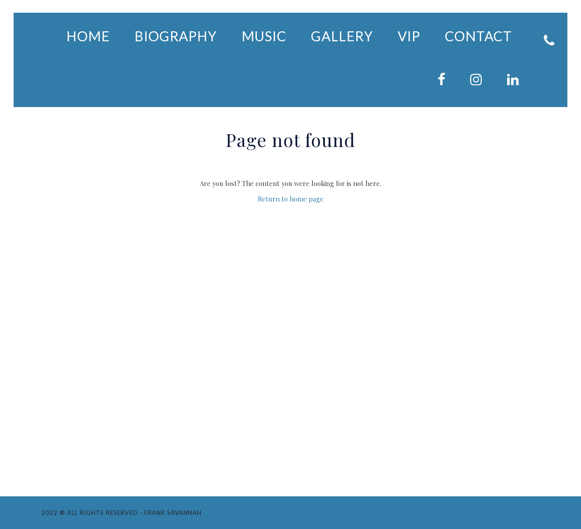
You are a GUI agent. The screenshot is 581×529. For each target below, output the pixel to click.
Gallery (342, 36)
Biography (175, 36)
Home (88, 36)
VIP (409, 36)
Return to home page (291, 198)
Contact (478, 36)
